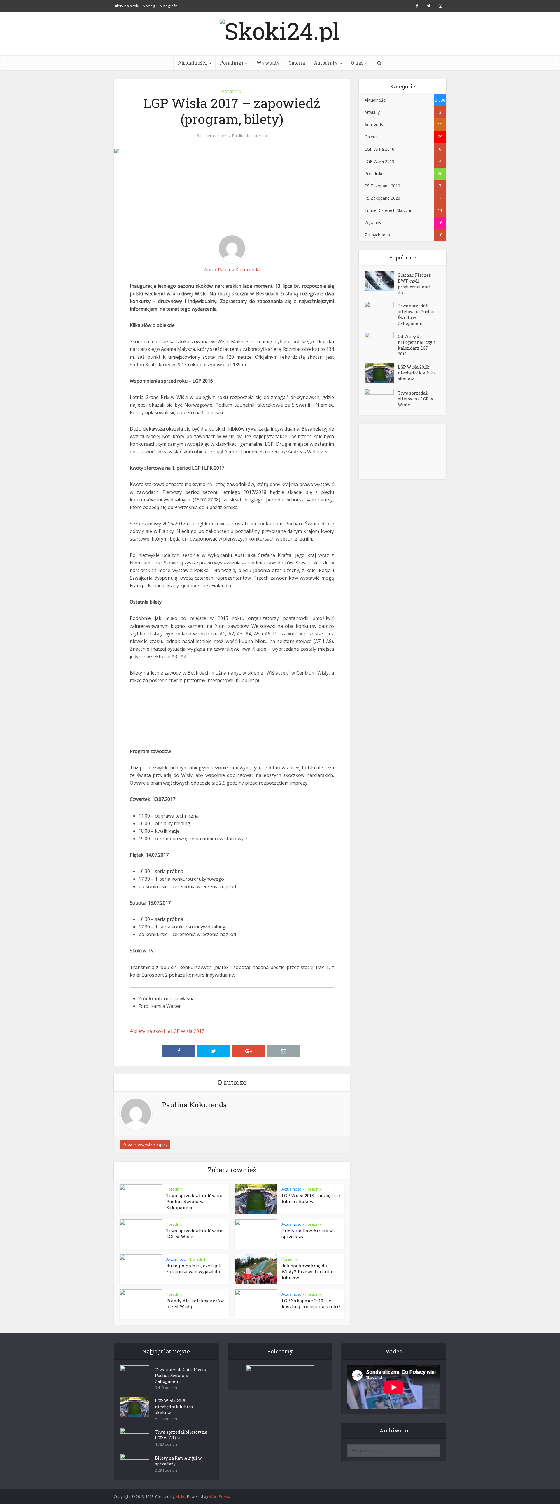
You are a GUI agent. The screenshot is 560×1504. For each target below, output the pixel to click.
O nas (357, 63)
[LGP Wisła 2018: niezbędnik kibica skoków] (381, 373)
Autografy (168, 5)
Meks (180, 1496)
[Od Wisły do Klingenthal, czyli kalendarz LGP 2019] (381, 342)
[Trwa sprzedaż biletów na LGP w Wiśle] (381, 399)
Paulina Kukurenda (249, 135)
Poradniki (231, 63)
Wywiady (268, 63)
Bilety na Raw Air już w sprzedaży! (178, 1461)
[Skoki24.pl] (280, 29)
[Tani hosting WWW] (280, 1374)
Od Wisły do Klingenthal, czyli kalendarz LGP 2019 (417, 345)
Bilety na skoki (126, 5)
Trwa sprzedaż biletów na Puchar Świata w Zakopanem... (194, 1201)
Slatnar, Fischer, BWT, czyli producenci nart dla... (414, 283)
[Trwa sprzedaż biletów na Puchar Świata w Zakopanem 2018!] (381, 312)
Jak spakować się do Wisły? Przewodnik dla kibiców (306, 1271)
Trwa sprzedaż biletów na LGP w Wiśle (415, 398)
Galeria (296, 63)
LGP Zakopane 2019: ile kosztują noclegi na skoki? (311, 1303)
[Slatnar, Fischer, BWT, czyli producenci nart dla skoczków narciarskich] (381, 281)
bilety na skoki (149, 1031)
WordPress (219, 1496)
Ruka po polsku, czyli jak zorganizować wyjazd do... (194, 1268)
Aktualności (192, 63)
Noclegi (149, 5)
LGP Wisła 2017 (187, 1031)
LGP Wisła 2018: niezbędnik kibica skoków (311, 1198)
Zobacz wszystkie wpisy (145, 1144)
